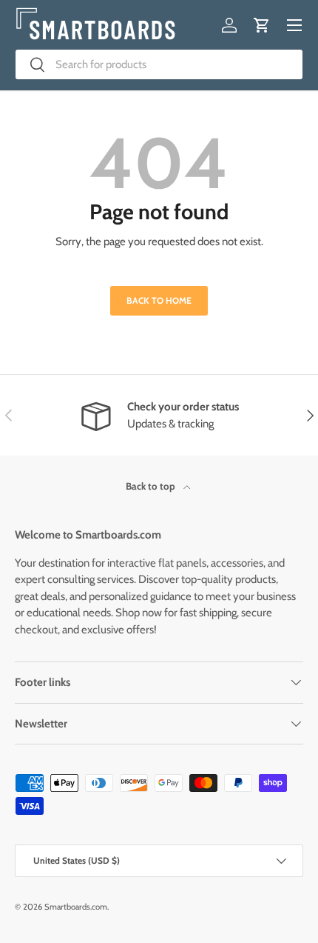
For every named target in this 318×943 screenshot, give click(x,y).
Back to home (159, 300)
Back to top (151, 486)
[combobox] (159, 64)
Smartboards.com (75, 907)
